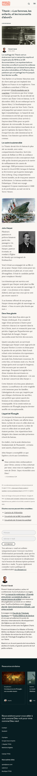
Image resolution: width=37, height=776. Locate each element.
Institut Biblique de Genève (23, 616)
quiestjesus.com (7, 764)
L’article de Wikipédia (13, 512)
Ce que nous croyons (8, 741)
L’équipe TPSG (6, 744)
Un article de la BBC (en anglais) (17, 516)
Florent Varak (12, 49)
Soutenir (4, 731)
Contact (4, 728)
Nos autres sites (8, 760)
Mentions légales (7, 747)
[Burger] (34, 3)
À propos (5, 737)
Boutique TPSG (6, 771)
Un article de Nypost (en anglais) (17, 520)
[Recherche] (29, 3)
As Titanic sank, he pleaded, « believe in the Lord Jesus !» (19, 498)
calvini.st (5, 768)
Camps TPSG (6, 754)
